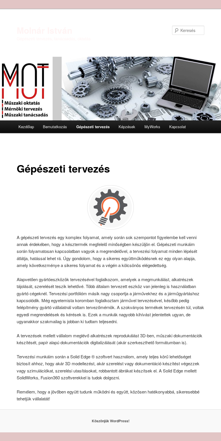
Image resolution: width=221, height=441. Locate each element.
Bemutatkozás (55, 126)
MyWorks (152, 126)
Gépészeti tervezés (93, 126)
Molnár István (44, 30)
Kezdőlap (26, 126)
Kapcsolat (177, 126)
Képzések (127, 126)
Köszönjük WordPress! (110, 420)
